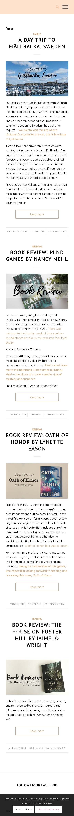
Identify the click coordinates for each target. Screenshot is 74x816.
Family (37, 34)
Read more (37, 214)
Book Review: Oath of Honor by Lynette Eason (37, 442)
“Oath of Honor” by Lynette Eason (45, 545)
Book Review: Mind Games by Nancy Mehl (37, 255)
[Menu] (63, 7)
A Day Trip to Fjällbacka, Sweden (37, 43)
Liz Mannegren (59, 231)
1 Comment (35, 414)
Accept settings (23, 809)
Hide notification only (49, 809)
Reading (37, 246)
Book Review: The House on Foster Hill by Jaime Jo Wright (37, 634)
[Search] (55, 7)
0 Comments (37, 231)
